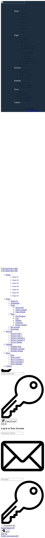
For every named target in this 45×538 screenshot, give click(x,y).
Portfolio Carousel (26, 85)
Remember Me (9, 526)
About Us (22, 37)
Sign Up (4, 534)
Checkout (27, 59)
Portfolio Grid (24, 83)
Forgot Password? (8, 528)
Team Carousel (29, 46)
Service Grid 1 (24, 70)
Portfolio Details (25, 87)
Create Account (10, 421)
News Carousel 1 (25, 96)
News (16, 89)
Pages (16, 35)
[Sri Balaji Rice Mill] (9, 268)
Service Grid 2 (24, 72)
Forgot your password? (9, 536)
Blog (21, 92)
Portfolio (17, 81)
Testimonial (23, 40)
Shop (21, 50)
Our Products (29, 53)
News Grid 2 (24, 94)
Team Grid (28, 44)
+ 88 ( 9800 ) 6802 (32, 111)
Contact (17, 102)
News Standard (25, 100)
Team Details (29, 48)
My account (23, 63)
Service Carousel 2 (26, 76)
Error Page (23, 66)
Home (16, 11)
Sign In (3, 424)
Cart (25, 55)
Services (17, 68)
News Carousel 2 (25, 98)
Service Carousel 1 (26, 74)
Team (21, 42)
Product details (29, 61)
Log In (7, 531)
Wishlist (27, 57)
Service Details (24, 79)
